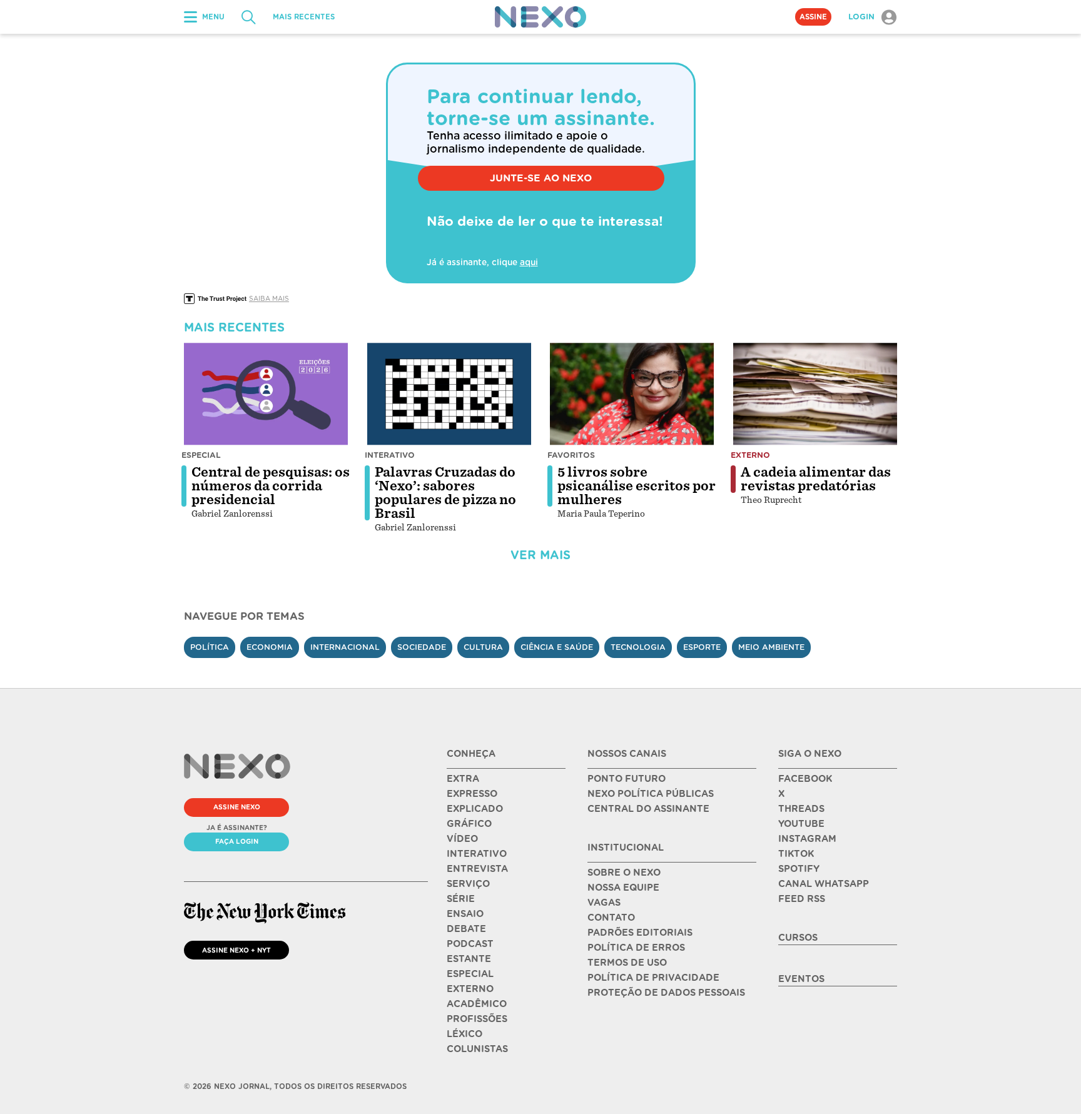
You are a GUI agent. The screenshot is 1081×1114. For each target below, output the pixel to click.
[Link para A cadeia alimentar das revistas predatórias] (815, 394)
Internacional (345, 647)
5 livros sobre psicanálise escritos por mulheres (636, 486)
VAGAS (604, 903)
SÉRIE (461, 899)
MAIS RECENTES (304, 17)
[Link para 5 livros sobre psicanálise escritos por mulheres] (632, 394)
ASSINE (813, 17)
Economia (269, 647)
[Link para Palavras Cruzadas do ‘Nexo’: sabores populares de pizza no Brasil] (449, 394)
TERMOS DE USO (627, 963)
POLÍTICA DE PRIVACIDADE (653, 978)
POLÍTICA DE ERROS (636, 948)
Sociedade (421, 647)
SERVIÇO (468, 884)
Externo (750, 455)
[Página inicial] (540, 17)
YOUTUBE (801, 824)
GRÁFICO (469, 824)
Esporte (702, 647)
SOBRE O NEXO (624, 873)
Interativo (390, 455)
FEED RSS (801, 899)
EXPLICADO (475, 809)
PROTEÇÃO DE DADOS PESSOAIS (666, 993)
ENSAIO (465, 914)
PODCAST (470, 944)
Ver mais (540, 555)
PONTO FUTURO (626, 779)
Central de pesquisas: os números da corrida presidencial (270, 486)
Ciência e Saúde (556, 647)
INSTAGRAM (807, 839)
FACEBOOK (805, 779)
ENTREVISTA (477, 869)
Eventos (801, 979)
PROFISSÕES (477, 1019)
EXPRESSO (472, 794)
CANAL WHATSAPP (823, 884)
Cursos (798, 938)
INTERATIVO (477, 854)
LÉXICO (464, 1034)
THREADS (801, 809)
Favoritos (571, 455)
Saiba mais (269, 298)
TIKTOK (796, 854)
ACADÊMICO (477, 1004)
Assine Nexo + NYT (236, 950)
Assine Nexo (236, 807)
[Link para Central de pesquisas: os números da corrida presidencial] (266, 394)
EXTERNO (470, 989)
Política (209, 647)
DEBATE (466, 929)
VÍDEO (462, 839)
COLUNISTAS (477, 1049)
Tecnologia (638, 647)
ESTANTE (469, 959)
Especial (201, 455)
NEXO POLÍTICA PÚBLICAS (650, 794)
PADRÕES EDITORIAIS (640, 933)
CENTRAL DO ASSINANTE (648, 809)
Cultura (483, 647)
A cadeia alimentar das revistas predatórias (816, 479)
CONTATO (611, 918)
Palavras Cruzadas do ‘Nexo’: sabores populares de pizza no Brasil (445, 492)
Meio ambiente (771, 647)
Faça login (236, 841)
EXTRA (463, 779)
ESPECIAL (470, 974)
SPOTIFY (799, 869)
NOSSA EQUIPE (623, 888)
